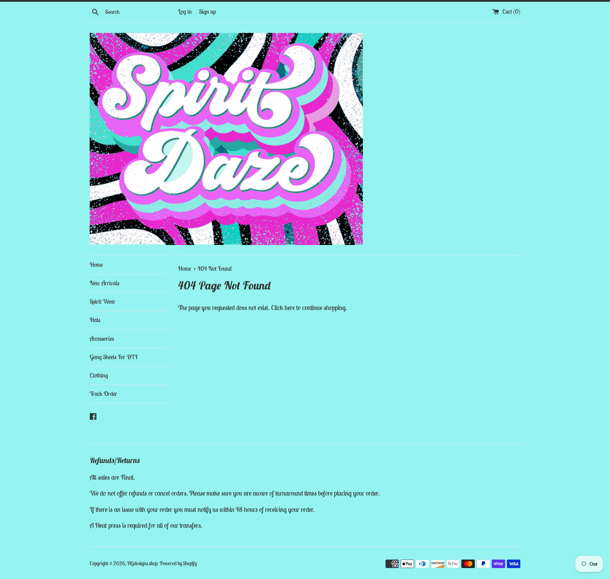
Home (96, 265)
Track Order (103, 394)
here (290, 307)
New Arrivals (104, 283)
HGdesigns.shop (142, 563)
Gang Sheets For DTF (114, 357)
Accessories (102, 339)
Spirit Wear (102, 301)
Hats (95, 320)
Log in (185, 12)
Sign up (207, 12)
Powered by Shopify (178, 563)
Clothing (99, 375)
